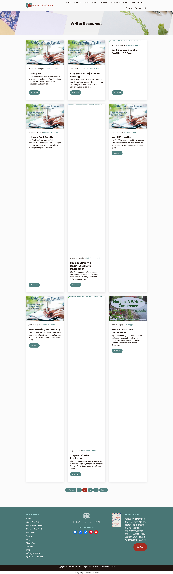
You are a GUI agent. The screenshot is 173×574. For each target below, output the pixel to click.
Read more (35, 93)
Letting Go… (36, 73)
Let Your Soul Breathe (41, 137)
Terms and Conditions (92, 572)
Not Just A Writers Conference (122, 331)
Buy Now (140, 547)
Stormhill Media (109, 567)
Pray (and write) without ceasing (85, 75)
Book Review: (80, 266)
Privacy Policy (79, 572)
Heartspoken (76, 567)
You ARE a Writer (121, 137)
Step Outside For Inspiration (80, 457)
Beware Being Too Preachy (45, 329)
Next (102, 490)
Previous (71, 490)
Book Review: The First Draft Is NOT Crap (125, 52)
